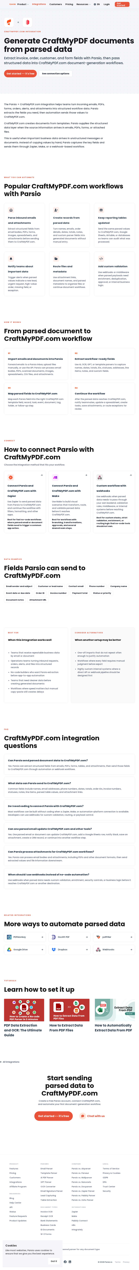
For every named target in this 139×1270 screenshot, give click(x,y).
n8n (73, 1225)
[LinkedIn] (70, 1262)
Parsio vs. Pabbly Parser (83, 1195)
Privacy (126, 1262)
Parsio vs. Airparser (81, 1168)
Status (13, 1211)
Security (107, 1191)
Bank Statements (49, 1220)
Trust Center (109, 1186)
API (11, 1207)
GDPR (105, 1177)
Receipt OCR (47, 1216)
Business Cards (48, 1225)
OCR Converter (48, 1186)
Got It (54, 1261)
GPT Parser (46, 1182)
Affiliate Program (18, 1186)
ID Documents (47, 1229)
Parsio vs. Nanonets (81, 1182)
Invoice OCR (47, 1211)
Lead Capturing (48, 1195)
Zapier (75, 1211)
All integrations (11, 1061)
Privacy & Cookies (111, 1173)
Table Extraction (49, 1200)
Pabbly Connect (80, 1220)
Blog (12, 1198)
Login (107, 4)
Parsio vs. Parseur (80, 1173)
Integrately (77, 1229)
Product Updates (18, 1220)
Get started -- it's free (20, 73)
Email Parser (47, 1168)
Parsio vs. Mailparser (82, 1177)
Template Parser (49, 1173)
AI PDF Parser (47, 1177)
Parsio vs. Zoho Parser (82, 1200)
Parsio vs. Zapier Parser (83, 1191)
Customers (55, 4)
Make (74, 1216)
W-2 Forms (46, 1234)
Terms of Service (111, 1168)
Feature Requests (18, 1216)
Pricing (69, 4)
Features (14, 1168)
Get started (121, 4)
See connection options (55, 73)
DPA (105, 1182)
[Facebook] (65, 1262)
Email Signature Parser (52, 1191)
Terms (117, 1262)
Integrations (39, 4)
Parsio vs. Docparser (82, 1186)
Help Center (15, 1202)
